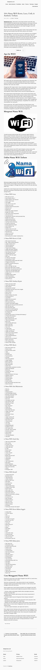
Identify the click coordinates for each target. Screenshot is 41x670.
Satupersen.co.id (10, 1)
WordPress (10, 666)
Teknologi (16, 18)
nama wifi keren (7, 623)
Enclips (12, 18)
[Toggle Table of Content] (23, 50)
